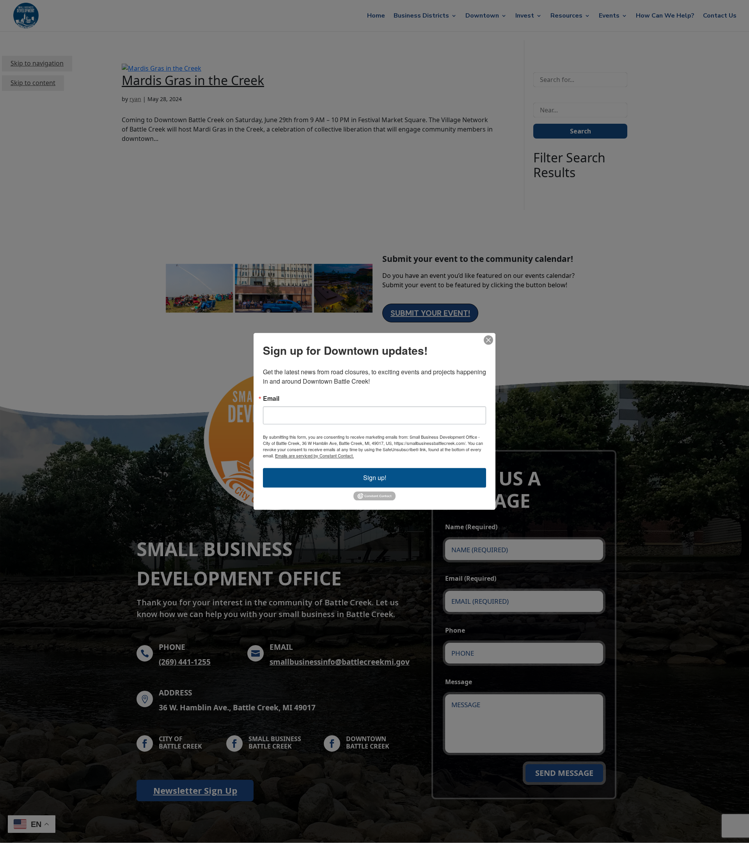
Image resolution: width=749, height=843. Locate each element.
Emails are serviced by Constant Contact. (314, 455)
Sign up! (374, 477)
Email (271, 398)
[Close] (488, 340)
